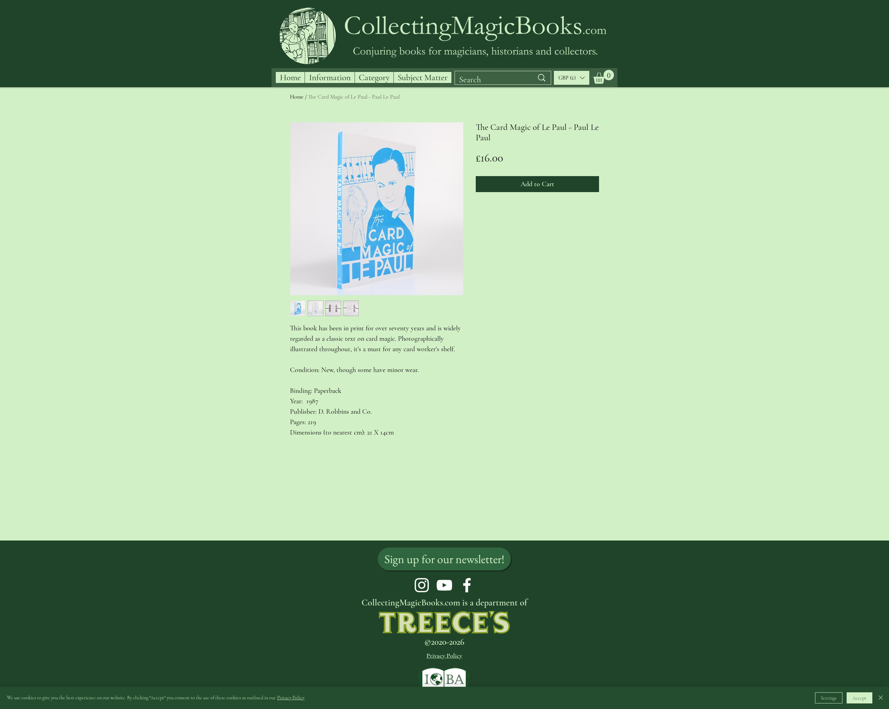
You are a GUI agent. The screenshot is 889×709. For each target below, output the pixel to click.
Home (297, 96)
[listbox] (571, 78)
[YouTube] (444, 585)
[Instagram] (421, 585)
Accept (859, 698)
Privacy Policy (291, 698)
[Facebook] (466, 585)
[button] (603, 77)
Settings (829, 698)
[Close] (880, 697)
